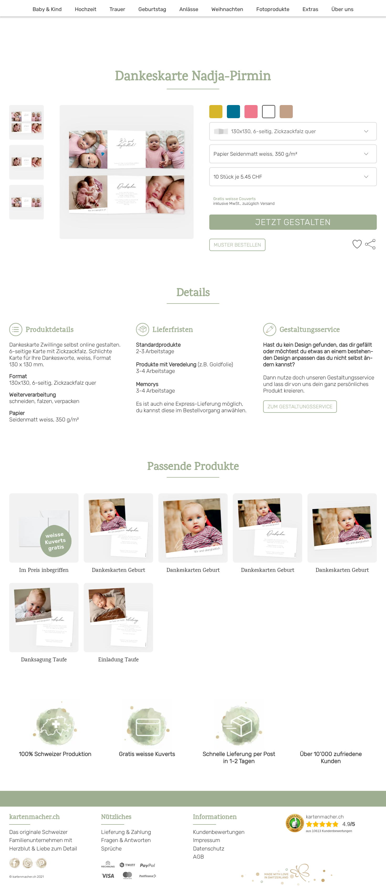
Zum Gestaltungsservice (300, 407)
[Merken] (357, 245)
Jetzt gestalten (293, 222)
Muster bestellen (237, 245)
